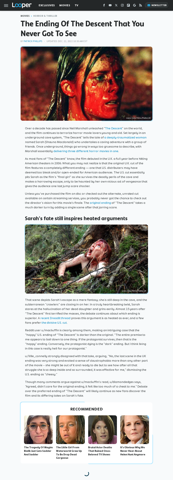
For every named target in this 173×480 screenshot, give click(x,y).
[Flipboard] (128, 6)
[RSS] (140, 6)
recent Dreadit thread (55, 318)
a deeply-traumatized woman (125, 137)
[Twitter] (116, 6)
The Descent (113, 128)
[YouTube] (110, 6)
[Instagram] (122, 6)
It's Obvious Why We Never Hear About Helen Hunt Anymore (132, 451)
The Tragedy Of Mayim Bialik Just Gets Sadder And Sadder (38, 451)
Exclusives (47, 5)
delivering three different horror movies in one (85, 151)
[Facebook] (104, 6)
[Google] (134, 6)
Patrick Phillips (33, 41)
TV (76, 5)
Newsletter (159, 5)
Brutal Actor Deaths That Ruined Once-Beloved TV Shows (100, 451)
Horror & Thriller (45, 16)
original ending (100, 203)
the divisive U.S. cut (54, 323)
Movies (64, 5)
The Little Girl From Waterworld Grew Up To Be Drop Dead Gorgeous (69, 453)
